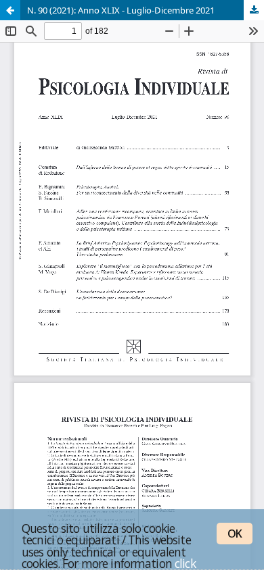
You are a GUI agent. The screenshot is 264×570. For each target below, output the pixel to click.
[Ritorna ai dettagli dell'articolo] (10, 10)
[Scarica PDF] (254, 10)
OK (234, 533)
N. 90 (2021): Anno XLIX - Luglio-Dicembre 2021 (121, 10)
